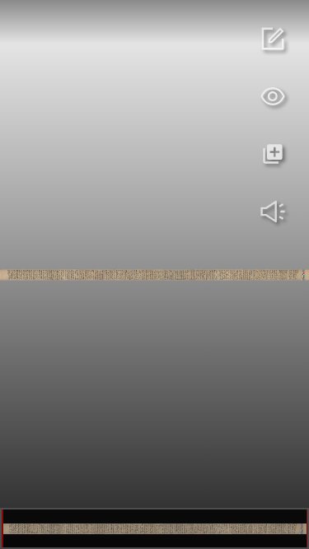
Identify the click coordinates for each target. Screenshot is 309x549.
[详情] (272, 38)
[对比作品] (272, 154)
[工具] (272, 96)
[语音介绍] (272, 211)
